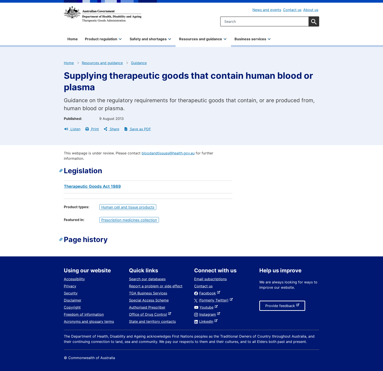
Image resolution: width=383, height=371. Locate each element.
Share (114, 129)
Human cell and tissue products (127, 207)
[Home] (102, 14)
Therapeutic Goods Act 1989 (92, 186)
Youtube (207, 307)
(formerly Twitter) (214, 300)
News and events (266, 10)
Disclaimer (72, 300)
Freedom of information (84, 314)
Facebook (208, 293)
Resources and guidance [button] (200, 39)
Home (72, 39)
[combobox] (269, 21)
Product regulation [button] (101, 39)
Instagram (208, 314)
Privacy (70, 286)
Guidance (139, 63)
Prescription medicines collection (129, 220)
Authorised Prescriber (147, 307)
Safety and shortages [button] (148, 39)
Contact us (292, 10)
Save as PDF (140, 129)
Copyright (72, 307)
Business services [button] (250, 39)
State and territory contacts (152, 321)
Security (71, 293)
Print (94, 129)
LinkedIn (207, 321)
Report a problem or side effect (155, 286)
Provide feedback (281, 307)
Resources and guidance (102, 63)
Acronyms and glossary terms (89, 321)
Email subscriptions (210, 279)
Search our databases (147, 279)
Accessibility (74, 279)
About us (310, 10)
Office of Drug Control (149, 314)
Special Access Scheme (149, 300)
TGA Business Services (148, 293)
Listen (74, 129)
